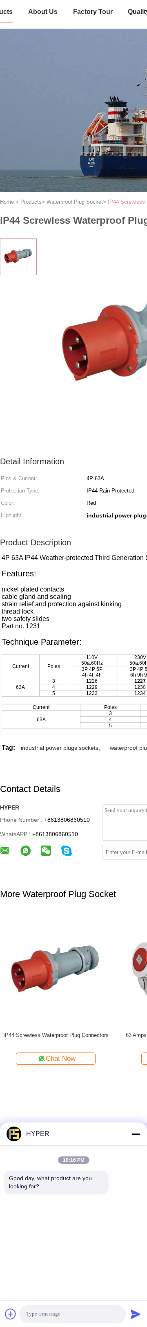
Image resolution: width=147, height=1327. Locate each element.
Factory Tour (93, 11)
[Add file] (10, 1314)
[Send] (135, 1314)
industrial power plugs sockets (59, 747)
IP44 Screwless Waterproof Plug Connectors (56, 1035)
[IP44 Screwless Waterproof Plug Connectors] (55, 970)
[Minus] (135, 1134)
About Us (43, 11)
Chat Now (61, 1058)
